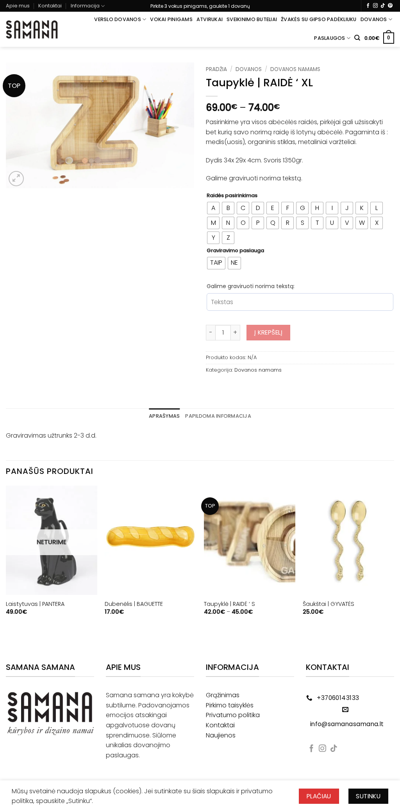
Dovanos (374, 19)
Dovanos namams (295, 69)
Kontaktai (50, 5)
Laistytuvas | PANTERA (35, 604)
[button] (379, 38)
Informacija (85, 5)
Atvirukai (209, 19)
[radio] (213, 208)
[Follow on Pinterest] (390, 6)
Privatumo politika (233, 714)
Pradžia (216, 69)
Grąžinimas (222, 695)
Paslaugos (329, 38)
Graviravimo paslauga (235, 250)
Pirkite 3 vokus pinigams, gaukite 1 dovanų (200, 6)
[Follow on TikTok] (382, 6)
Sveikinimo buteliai (252, 19)
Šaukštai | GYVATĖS (328, 604)
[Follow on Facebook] (368, 6)
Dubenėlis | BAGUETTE (134, 604)
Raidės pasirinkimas (232, 195)
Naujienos (221, 735)
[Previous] (6, 561)
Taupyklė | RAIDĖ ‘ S (229, 604)
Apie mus (18, 5)
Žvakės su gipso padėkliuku (319, 19)
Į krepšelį (268, 332)
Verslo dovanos (117, 19)
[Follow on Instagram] (375, 6)
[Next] (394, 561)
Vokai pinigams (171, 19)
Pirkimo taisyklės (230, 705)
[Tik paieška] (357, 37)
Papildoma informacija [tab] (218, 416)
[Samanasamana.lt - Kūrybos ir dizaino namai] (32, 29)
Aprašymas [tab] (164, 416)
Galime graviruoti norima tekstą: (251, 286)
